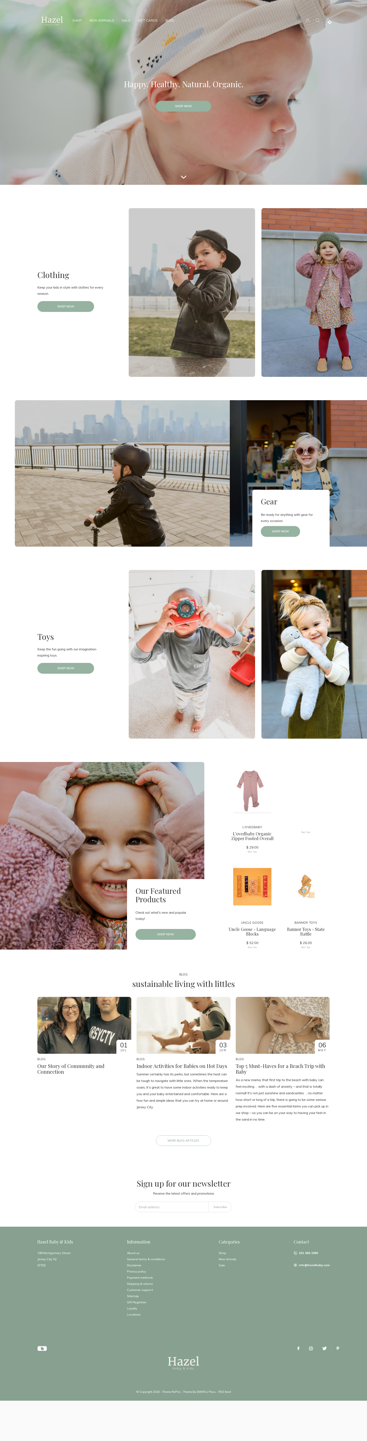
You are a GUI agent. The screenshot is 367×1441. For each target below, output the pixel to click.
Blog (169, 20)
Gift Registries (136, 1302)
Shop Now (183, 106)
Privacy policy (136, 1271)
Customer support (140, 1290)
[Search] (318, 20)
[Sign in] (307, 20)
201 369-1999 (308, 1253)
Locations (134, 1314)
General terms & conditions (146, 1259)
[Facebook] (298, 1348)
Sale (126, 20)
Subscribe (220, 1207)
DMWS (201, 1391)
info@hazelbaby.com (314, 1265)
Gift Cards (148, 20)
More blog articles (183, 1140)
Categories (229, 1242)
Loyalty (132, 1308)
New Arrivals (101, 20)
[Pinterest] (337, 1348)
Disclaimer (134, 1265)
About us (133, 1253)
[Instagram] (311, 1348)
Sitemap (133, 1296)
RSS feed (225, 1391)
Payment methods (140, 1278)
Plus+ (212, 1391)
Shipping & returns (140, 1284)
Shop (77, 20)
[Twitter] (324, 1348)
